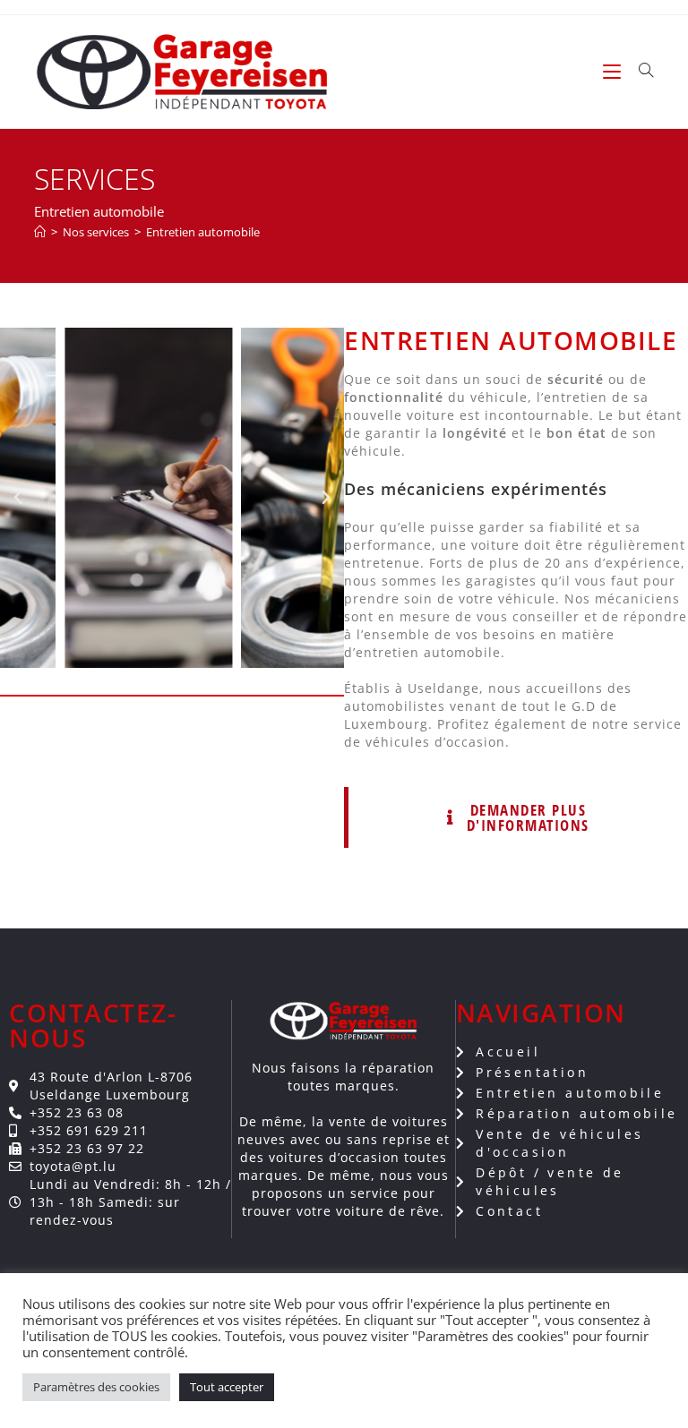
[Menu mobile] (614, 71)
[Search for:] (639, 71)
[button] (18, 498)
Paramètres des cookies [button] (96, 1387)
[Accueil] (40, 232)
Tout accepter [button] (226, 1387)
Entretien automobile (203, 232)
